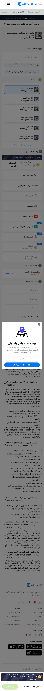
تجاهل (22, 359)
